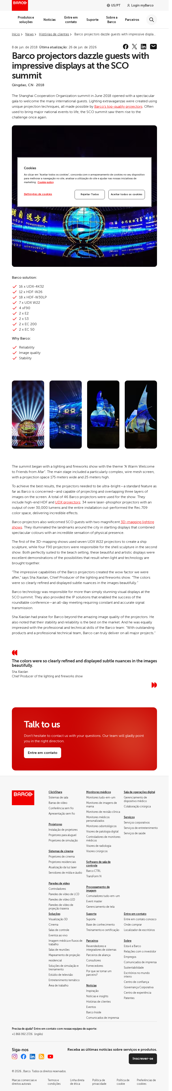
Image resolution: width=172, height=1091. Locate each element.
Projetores (55, 824)
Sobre (127, 940)
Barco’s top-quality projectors (118, 107)
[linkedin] (143, 46)
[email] (153, 46)
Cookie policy (46, 182)
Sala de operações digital (139, 792)
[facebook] (125, 46)
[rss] (41, 1056)
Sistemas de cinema (61, 851)
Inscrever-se (143, 1059)
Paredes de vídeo (59, 883)
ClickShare (55, 792)
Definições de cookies (38, 194)
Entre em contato (71, 20)
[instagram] (14, 1056)
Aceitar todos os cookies (126, 194)
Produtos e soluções (26, 20)
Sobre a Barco (111, 20)
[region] (84, 182)
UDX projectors (67, 502)
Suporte (92, 19)
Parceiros (132, 19)
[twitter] (134, 46)
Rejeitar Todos (90, 194)
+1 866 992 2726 (27, 1034)
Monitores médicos (98, 792)
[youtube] (50, 1056)
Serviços (129, 817)
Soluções (54, 914)
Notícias (49, 19)
